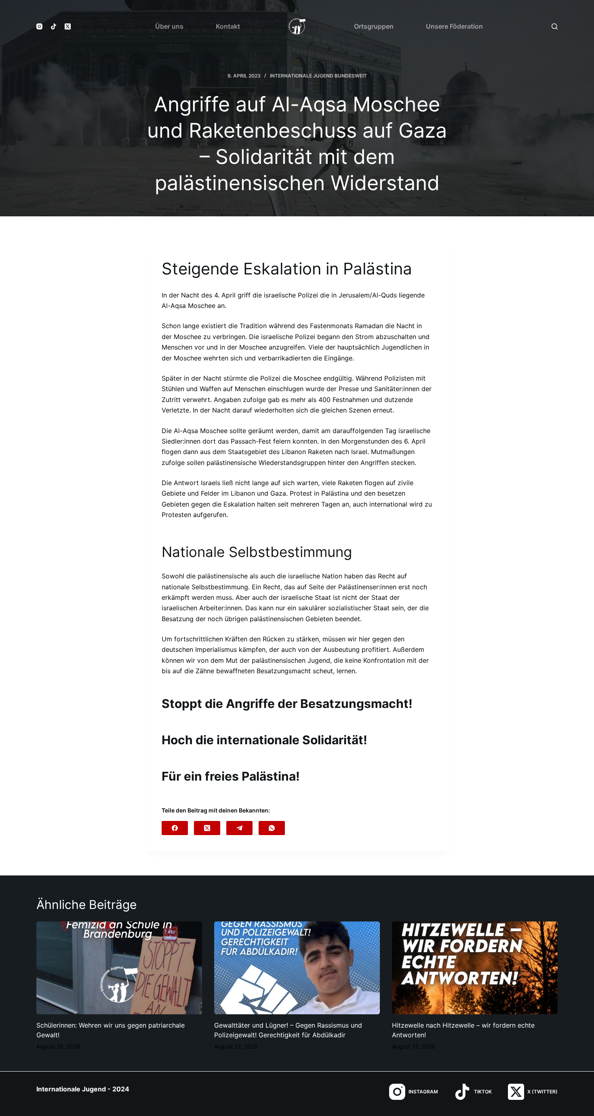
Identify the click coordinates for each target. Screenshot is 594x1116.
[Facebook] (175, 828)
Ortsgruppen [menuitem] (374, 26)
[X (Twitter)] (68, 26)
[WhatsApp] (272, 828)
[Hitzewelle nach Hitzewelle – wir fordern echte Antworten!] (475, 968)
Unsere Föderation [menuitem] (454, 26)
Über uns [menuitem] (169, 26)
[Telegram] (239, 828)
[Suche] (555, 26)
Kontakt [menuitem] (228, 26)
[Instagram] (39, 26)
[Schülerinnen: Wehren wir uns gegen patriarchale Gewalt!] (119, 968)
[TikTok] (54, 26)
